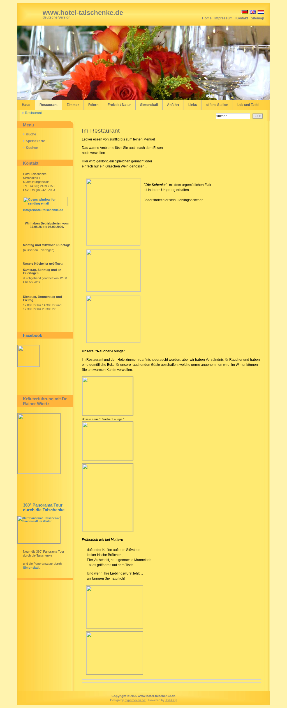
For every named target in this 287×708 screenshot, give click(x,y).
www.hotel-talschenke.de (83, 12)
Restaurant (33, 113)
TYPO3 (170, 700)
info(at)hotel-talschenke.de (43, 210)
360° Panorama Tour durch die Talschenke (43, 507)
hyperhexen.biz (135, 700)
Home (207, 18)
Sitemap (257, 18)
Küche (31, 134)
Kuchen (32, 148)
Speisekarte (35, 141)
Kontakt (241, 18)
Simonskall (31, 567)
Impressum (223, 18)
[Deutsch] (244, 13)
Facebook (32, 335)
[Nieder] (260, 13)
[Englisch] (252, 13)
